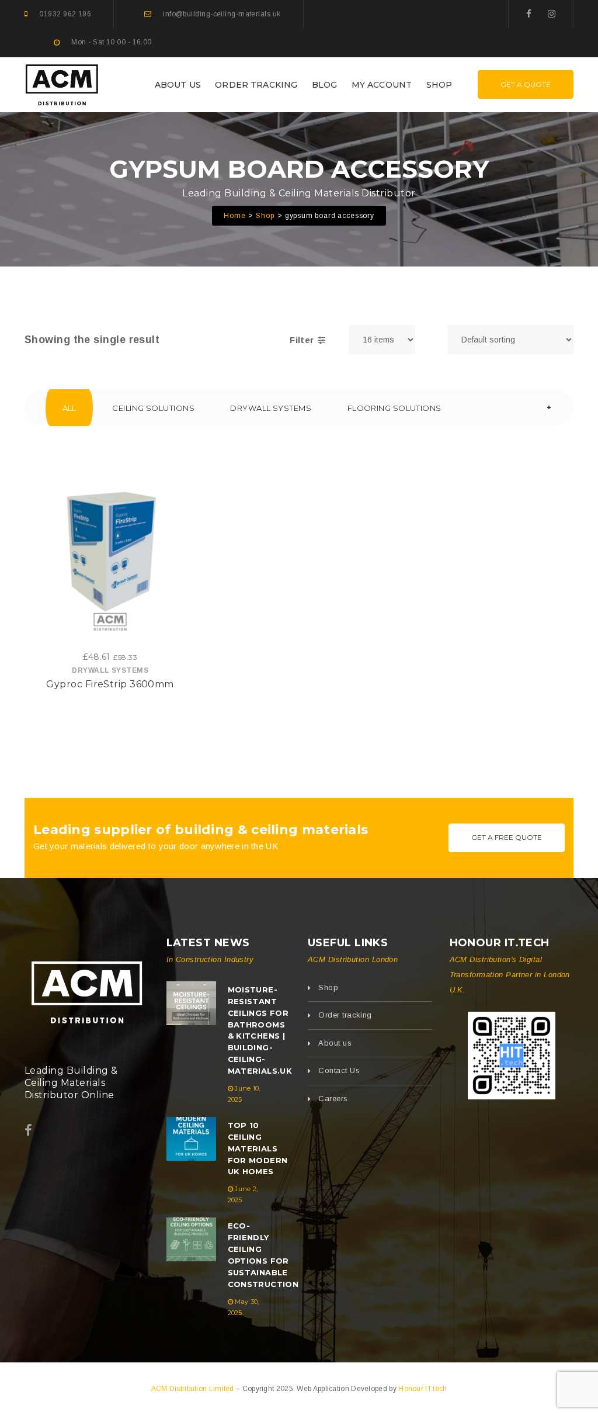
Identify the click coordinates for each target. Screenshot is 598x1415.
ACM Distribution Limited (194, 1389)
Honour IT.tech (422, 1389)
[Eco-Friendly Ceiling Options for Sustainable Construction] (191, 1239)
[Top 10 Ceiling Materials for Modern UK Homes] (191, 1139)
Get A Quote (525, 84)
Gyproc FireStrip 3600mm (109, 684)
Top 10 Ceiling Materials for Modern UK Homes (258, 1148)
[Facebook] (528, 14)
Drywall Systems (270, 408)
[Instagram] (551, 14)
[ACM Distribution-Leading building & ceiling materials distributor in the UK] (62, 83)
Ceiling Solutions (153, 408)
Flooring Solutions (394, 408)
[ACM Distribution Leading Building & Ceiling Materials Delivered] (87, 990)
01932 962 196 (65, 14)
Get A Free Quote (506, 837)
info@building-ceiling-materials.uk (221, 14)
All (69, 408)
